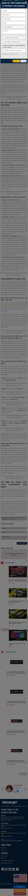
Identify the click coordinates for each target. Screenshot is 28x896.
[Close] (25, 3)
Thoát (24, 61)
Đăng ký (16, 61)
